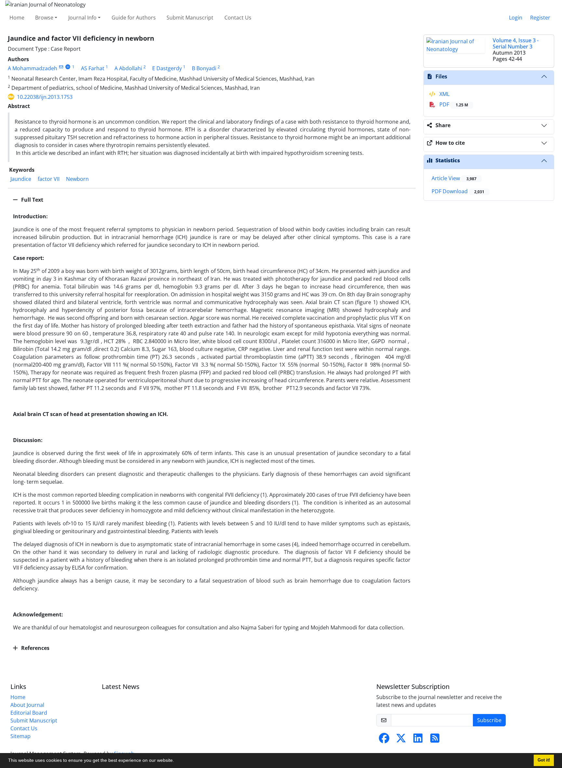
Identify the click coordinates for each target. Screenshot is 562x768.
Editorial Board (28, 712)
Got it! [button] (544, 760)
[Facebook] (384, 740)
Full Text (31, 199)
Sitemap (20, 736)
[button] (176, 761)
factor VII (49, 178)
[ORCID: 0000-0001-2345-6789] (68, 67)
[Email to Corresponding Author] (61, 67)
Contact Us (237, 17)
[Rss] (435, 740)
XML (443, 94)
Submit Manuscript (190, 17)
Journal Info (82, 17)
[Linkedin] (418, 740)
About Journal (27, 704)
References (34, 648)
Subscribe (489, 720)
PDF (453, 104)
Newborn (77, 178)
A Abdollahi (128, 68)
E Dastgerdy (167, 68)
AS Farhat (92, 68)
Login (515, 17)
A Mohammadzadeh (32, 68)
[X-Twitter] (401, 740)
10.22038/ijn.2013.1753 (45, 97)
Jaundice (20, 178)
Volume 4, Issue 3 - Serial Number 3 (516, 43)
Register (540, 17)
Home (16, 17)
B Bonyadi (204, 68)
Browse (44, 17)
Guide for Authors (134, 17)
